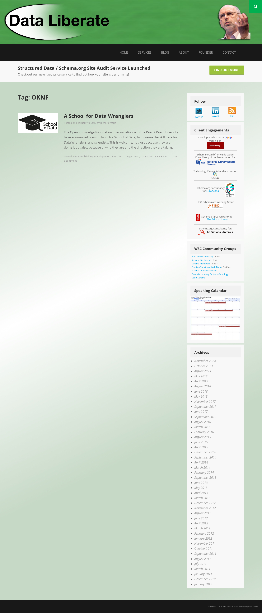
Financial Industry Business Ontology (210, 274)
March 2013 (202, 498)
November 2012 (205, 508)
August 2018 (202, 386)
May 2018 (201, 396)
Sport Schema (198, 277)
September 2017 (205, 407)
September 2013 (205, 477)
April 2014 (201, 462)
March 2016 (202, 427)
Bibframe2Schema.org (202, 256)
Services (145, 52)
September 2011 (205, 554)
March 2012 (202, 528)
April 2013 (201, 493)
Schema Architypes (201, 263)
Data (136, 156)
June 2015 (201, 442)
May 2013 (201, 488)
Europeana (212, 191)
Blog (165, 52)
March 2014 (202, 467)
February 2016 (204, 432)
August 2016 (202, 422)
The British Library (217, 219)
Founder (206, 52)
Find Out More (226, 70)
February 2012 (204, 533)
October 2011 (203, 549)
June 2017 (201, 411)
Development (102, 156)
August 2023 (202, 371)
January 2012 (203, 538)
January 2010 (203, 584)
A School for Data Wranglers (98, 115)
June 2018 (201, 391)
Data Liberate (228, 606)
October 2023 (203, 366)
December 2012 (205, 503)
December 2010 (205, 579)
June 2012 (201, 518)
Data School (147, 156)
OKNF (158, 156)
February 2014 (204, 472)
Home (124, 52)
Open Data (117, 156)
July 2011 (200, 564)
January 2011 (203, 574)
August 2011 (202, 559)
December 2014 (205, 452)
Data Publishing (84, 156)
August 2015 (202, 437)
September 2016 (205, 417)
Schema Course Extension (204, 270)
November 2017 (205, 402)
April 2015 (201, 447)
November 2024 (205, 361)
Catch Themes (253, 606)
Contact (229, 52)
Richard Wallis (108, 123)
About (184, 52)
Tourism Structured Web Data (206, 267)
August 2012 (202, 513)
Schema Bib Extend (201, 259)
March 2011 (202, 569)
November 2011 (205, 543)
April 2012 (201, 523)
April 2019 (201, 381)
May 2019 (201, 376)
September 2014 (205, 457)
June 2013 (201, 483)
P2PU (166, 156)
